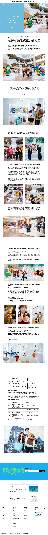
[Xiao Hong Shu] (35, 509)
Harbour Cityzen (15, 520)
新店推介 (14, 508)
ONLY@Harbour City (16, 518)
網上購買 (24, 94)
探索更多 (33, 1)
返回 (3, 4)
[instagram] (35, 508)
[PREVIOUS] (4, 68)
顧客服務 (14, 523)
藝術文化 (11, 486)
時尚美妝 (13, 1)
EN (44, 1)
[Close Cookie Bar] (46, 533)
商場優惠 (3, 518)
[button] (42, 1)
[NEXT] (43, 68)
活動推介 (25, 1)
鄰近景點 (25, 510)
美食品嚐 (17, 1)
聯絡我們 (25, 518)
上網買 (14, 513)
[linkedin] (44, 508)
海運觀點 (14, 526)
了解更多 (26, 533)
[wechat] (41, 508)
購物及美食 (30, 1)
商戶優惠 (3, 520)
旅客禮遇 (25, 508)
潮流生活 (21, 1)
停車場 (14, 525)
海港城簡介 (25, 515)
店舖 (13, 510)
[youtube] (38, 508)
